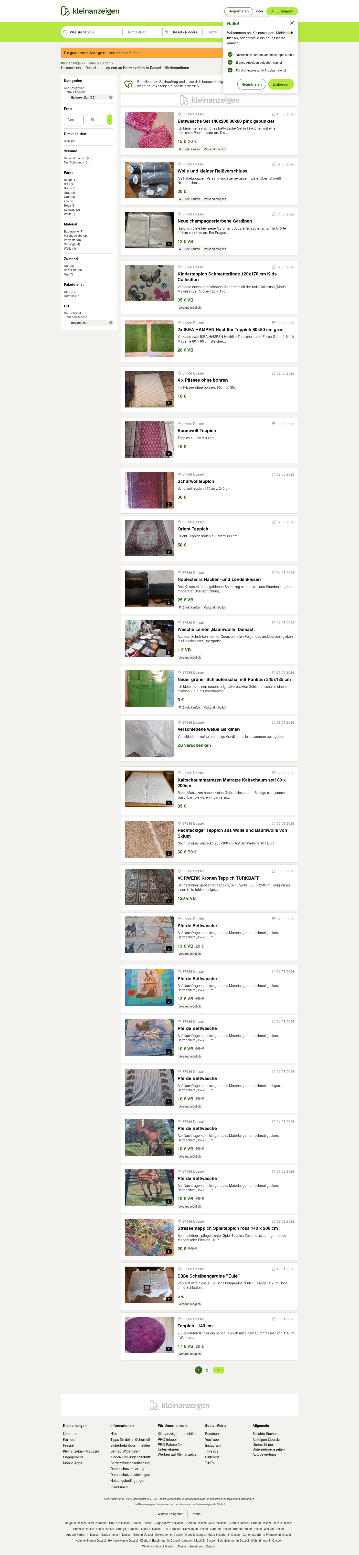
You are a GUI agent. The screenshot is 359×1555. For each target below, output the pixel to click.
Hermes (69, 296)
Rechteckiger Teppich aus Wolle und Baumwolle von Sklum (232, 833)
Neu (67, 266)
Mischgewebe (73, 235)
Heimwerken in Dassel (123, 1540)
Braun (68, 188)
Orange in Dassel (127, 1528)
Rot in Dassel (172, 1528)
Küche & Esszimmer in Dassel (160, 1540)
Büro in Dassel (143, 1534)
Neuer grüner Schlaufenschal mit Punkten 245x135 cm (234, 679)
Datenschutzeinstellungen (130, 1474)
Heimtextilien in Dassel (90, 1540)
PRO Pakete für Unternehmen (170, 1446)
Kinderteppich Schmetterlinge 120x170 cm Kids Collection (227, 277)
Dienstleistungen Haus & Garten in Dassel (213, 1534)
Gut (66, 274)
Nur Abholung (73, 162)
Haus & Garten (76, 91)
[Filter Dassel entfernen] (111, 323)
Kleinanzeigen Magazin (81, 1451)
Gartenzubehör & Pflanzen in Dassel (267, 1534)
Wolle (68, 248)
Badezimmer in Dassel (116, 1534)
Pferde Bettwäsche (197, 925)
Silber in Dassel (220, 1528)
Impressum (119, 1486)
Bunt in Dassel (142, 1523)
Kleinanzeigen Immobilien (177, 1433)
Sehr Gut (70, 270)
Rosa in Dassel (151, 1528)
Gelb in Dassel (196, 1523)
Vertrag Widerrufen (125, 1451)
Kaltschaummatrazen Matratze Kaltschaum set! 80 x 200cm (232, 783)
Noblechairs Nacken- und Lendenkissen (219, 579)
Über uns (70, 1433)
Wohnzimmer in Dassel (266, 1540)
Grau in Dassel (239, 1523)
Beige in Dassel (75, 1523)
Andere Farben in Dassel (82, 1534)
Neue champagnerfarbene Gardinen (215, 221)
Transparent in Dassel (247, 1528)
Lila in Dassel (105, 1528)
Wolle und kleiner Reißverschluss (212, 171)
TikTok (210, 1462)
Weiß (67, 214)
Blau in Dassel (97, 1523)
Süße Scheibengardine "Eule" (209, 1276)
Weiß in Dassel (274, 1528)
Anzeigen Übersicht (268, 1439)
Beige (68, 179)
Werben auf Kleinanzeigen (178, 1454)
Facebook (213, 1433)
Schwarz (69, 209)
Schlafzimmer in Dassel (233, 1540)
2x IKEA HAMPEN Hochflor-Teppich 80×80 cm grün (231, 329)
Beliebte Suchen (265, 1433)
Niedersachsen (77, 317)
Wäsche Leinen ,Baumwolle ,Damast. (216, 629)
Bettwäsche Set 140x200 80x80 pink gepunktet (226, 121)
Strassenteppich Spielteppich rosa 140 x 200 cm (228, 1228)
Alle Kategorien (74, 88)
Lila (66, 201)
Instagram (213, 1445)
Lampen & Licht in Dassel (199, 1540)
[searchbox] (95, 32)
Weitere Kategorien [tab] (170, 1514)
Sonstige (70, 244)
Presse (68, 1445)
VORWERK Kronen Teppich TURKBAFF (219, 878)
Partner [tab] (196, 1514)
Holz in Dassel (282, 1523)
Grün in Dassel (261, 1523)
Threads (211, 1451)
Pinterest (212, 1456)
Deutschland (72, 313)
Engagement (73, 1456)
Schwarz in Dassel (195, 1528)
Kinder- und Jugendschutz (130, 1456)
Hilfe (113, 1433)
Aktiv (67, 141)
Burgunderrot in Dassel (169, 1523)
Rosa (67, 205)
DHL (67, 291)
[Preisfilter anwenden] (109, 119)
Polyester (70, 240)
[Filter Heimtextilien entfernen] (111, 97)
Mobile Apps (72, 1462)
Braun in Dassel (119, 1523)
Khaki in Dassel (83, 1528)
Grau (67, 192)
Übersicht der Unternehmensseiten (269, 1446)
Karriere (69, 1439)
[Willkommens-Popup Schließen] (292, 23)
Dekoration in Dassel (169, 1534)
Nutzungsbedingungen (127, 1480)
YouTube (212, 1439)
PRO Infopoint (169, 1439)
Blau (67, 184)
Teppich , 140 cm (195, 1326)
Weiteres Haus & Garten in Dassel (164, 1546)
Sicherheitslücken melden (130, 1445)
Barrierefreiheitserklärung (130, 1462)
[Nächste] (218, 1370)
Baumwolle (71, 231)
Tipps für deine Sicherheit (130, 1439)
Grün (67, 196)
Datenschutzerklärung (127, 1468)
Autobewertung (264, 1454)
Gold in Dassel (217, 1523)
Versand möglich (75, 158)
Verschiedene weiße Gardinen (209, 729)
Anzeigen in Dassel (202, 1546)
